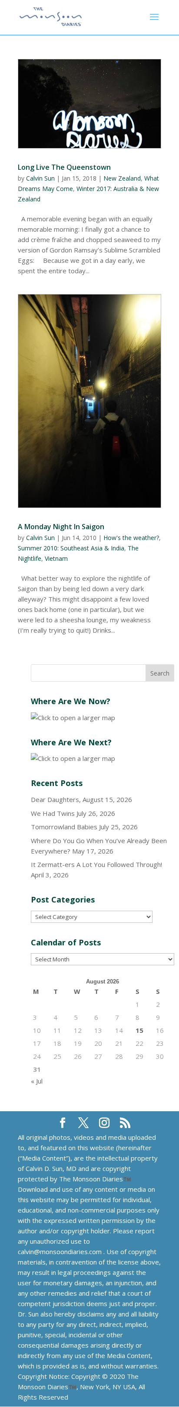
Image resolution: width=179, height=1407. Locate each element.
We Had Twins (53, 813)
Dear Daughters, (56, 799)
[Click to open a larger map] (73, 717)
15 (139, 1030)
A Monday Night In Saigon (61, 526)
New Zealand (122, 178)
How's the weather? (131, 538)
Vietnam (56, 558)
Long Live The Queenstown (64, 167)
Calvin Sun (40, 178)
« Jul (37, 1081)
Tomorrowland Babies (64, 826)
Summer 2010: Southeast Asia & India (71, 548)
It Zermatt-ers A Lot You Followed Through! (96, 864)
